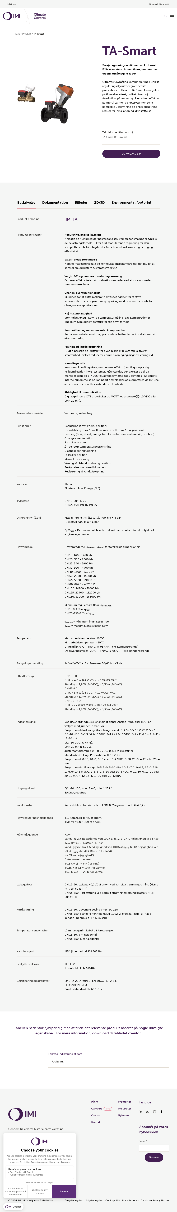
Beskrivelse (26, 202)
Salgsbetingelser (94, 1200)
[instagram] (154, 1111)
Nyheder (123, 1115)
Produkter (124, 1101)
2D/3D (99, 202)
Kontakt (96, 1122)
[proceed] (132, 132)
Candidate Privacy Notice (155, 1200)
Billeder (81, 202)
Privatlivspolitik (130, 1200)
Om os (95, 1115)
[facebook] (161, 1111)
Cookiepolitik (112, 1200)
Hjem (17, 33)
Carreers (96, 1108)
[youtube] (147, 1111)
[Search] (166, 16)
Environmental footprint (131, 202)
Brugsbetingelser (74, 1200)
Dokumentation (55, 202)
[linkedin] (140, 1111)
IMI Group (124, 1108)
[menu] (172, 16)
